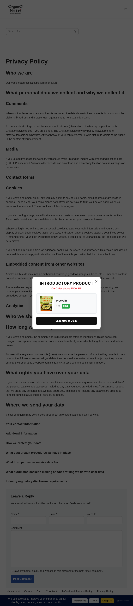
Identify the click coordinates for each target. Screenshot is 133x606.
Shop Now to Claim (66, 320)
